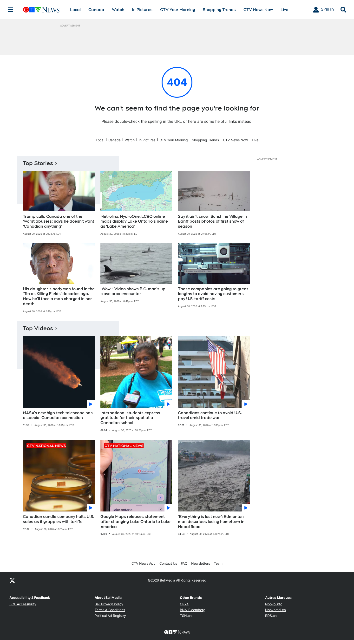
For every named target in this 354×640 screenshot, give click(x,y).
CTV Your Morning (177, 9)
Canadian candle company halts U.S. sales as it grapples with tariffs (58, 519)
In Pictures (142, 9)
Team (218, 563)
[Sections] (10, 9)
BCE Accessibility (22, 604)
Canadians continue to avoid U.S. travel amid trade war (210, 415)
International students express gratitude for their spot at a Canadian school (130, 418)
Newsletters (200, 563)
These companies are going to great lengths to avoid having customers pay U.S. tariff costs (213, 294)
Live (284, 9)
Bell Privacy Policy (109, 604)
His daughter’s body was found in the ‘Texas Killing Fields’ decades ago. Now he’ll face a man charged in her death (59, 296)
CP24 (184, 604)
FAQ (184, 563)
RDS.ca (271, 616)
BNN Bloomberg (192, 610)
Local (75, 9)
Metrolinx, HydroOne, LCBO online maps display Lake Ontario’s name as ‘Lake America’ (134, 221)
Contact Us (168, 563)
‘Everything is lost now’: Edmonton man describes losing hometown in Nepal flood (211, 521)
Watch (118, 9)
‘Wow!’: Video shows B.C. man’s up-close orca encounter (133, 291)
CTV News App (143, 563)
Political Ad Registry (110, 616)
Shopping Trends (219, 9)
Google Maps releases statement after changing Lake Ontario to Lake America (135, 521)
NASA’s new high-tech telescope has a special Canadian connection (58, 415)
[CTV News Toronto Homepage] (41, 10)
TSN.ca (186, 616)
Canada (96, 9)
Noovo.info (273, 604)
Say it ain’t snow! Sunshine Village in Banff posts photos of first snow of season (212, 221)
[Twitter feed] (12, 580)
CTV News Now (258, 9)
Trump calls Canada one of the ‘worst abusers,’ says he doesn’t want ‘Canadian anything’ (58, 221)
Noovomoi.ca (275, 610)
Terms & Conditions (110, 610)
